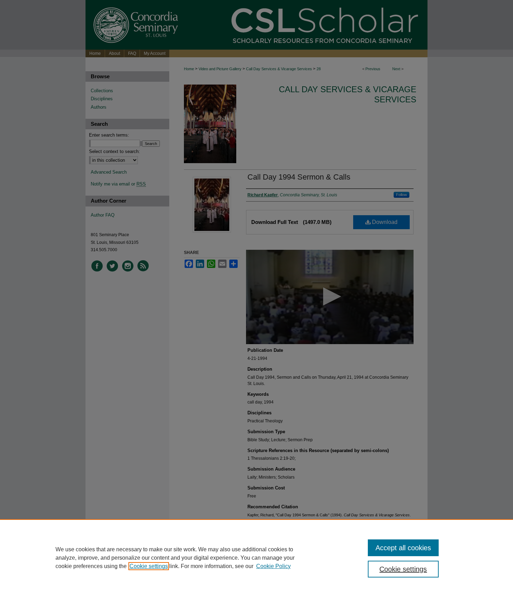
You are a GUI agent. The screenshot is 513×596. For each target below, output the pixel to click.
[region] (256, 557)
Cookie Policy (273, 566)
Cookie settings (148, 566)
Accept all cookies (403, 548)
